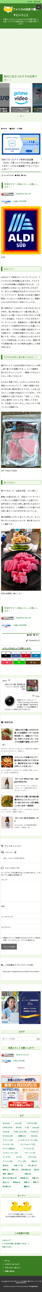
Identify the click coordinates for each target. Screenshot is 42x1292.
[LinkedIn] (36, 656)
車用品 (16, 1182)
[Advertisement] (21, 51)
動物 (5, 1169)
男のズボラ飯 (10, 1178)
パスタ (32, 1157)
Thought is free (33, 1286)
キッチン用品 (9, 1148)
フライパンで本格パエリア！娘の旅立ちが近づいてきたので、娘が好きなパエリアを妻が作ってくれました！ (26, 762)
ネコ (19, 1157)
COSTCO (32, 1123)
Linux (6, 1131)
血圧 (6, 1182)
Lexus (35, 1127)
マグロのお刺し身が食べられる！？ (16, 1243)
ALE (18, 1123)
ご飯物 (22, 1136)
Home (5, 128)
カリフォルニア (27, 1144)
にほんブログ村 (18, 201)
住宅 (5, 1165)
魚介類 (7, 1186)
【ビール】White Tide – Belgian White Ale (26, 780)
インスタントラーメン (27, 1140)
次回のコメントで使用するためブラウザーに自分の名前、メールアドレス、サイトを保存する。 (22, 939)
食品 (20, 128)
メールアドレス (7, 917)
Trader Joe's (19, 1131)
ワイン (22, 1161)
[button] (4, 97)
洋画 (27, 1174)
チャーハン (30, 1153)
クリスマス (28, 1148)
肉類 (35, 1178)
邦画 (27, 1182)
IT (27, 1127)
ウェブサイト (6, 927)
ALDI (24, 175)
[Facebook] (16, 656)
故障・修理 (8, 1174)
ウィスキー (8, 1144)
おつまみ (8, 1136)
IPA (19, 1127)
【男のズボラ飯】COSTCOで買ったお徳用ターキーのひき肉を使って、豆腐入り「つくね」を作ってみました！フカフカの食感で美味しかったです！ (20, 737)
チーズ (6, 1157)
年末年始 (26, 1169)
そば (34, 1136)
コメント (4, 879)
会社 (34, 1161)
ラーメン (7, 1161)
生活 (13, 128)
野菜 (36, 1182)
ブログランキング (22, 193)
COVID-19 (7, 1127)
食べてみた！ (7, 1247)
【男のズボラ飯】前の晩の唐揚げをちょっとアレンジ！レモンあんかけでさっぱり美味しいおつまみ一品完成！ (26, 801)
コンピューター (10, 1153)
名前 (3, 906)
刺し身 (32, 1165)
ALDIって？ (7, 1240)
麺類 (27, 1186)
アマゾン (8, 1140)
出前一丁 (18, 1165)
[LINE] (19, 662)
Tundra (34, 1131)
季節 (15, 1169)
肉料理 (24, 1178)
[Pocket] (7, 662)
